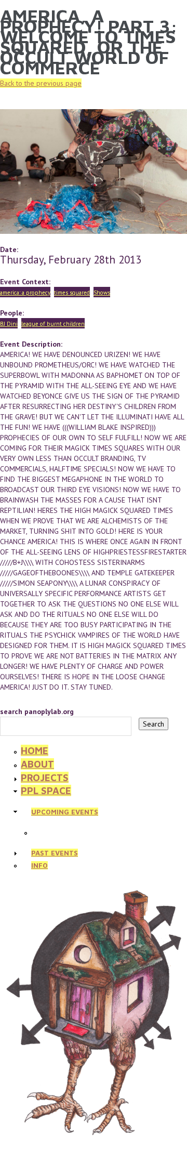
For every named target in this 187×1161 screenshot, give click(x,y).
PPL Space (46, 790)
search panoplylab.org (37, 711)
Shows (102, 292)
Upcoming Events (64, 812)
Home (34, 750)
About (37, 764)
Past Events (54, 853)
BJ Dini (9, 323)
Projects (45, 777)
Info (39, 865)
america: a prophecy (25, 292)
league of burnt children (53, 323)
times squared (72, 292)
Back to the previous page (41, 83)
